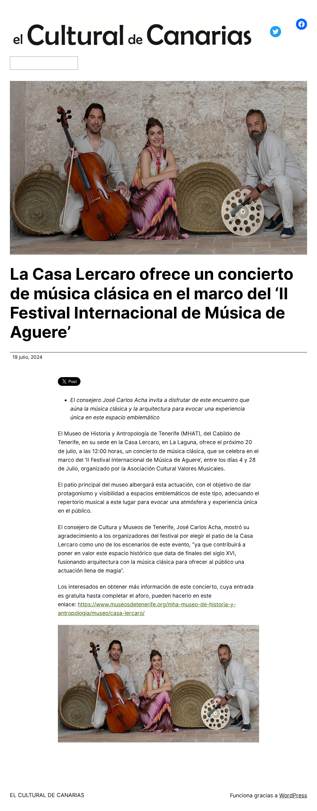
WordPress (293, 795)
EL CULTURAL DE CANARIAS (47, 795)
